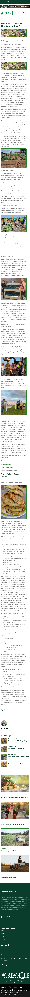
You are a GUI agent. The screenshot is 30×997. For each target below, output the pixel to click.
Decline (14, 994)
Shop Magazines (5, 925)
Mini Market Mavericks (8, 877)
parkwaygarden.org (6, 464)
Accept (6, 994)
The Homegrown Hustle (9, 851)
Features (6, 710)
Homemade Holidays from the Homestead (15, 797)
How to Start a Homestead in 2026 (12, 824)
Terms (2, 936)
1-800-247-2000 (8, 951)
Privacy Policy (4, 939)
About (2, 923)
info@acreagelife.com (9, 955)
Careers (3, 933)
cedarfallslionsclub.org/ (7, 467)
